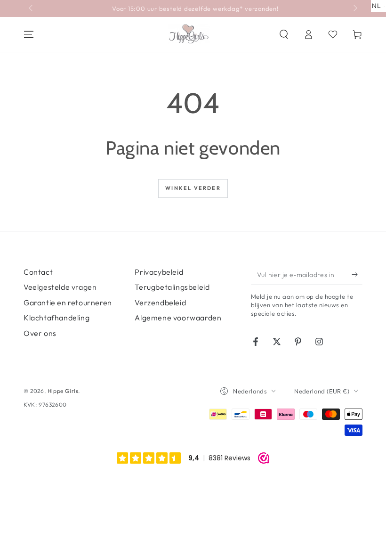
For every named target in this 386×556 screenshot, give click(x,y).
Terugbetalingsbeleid (172, 287)
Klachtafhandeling (56, 317)
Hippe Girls (63, 390)
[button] (284, 34)
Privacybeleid (159, 272)
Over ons (40, 333)
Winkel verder (193, 188)
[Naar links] (32, 8)
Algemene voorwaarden (178, 317)
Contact (38, 272)
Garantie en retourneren (68, 302)
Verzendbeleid (160, 302)
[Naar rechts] (354, 8)
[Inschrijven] (357, 274)
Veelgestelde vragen (60, 287)
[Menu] (28, 34)
